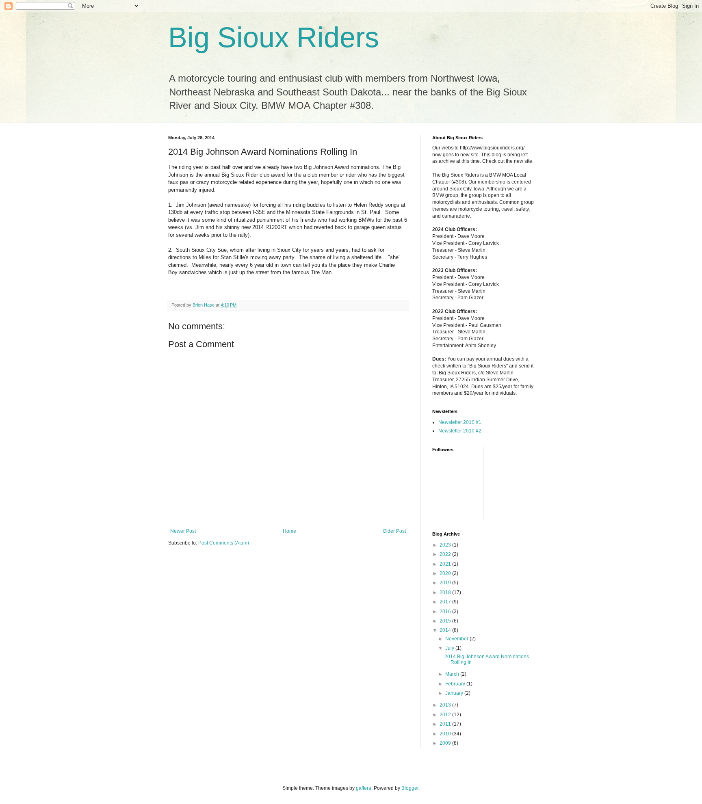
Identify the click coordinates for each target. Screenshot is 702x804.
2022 (446, 554)
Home (289, 531)
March (452, 674)
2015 (446, 621)
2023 (446, 545)
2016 (446, 611)
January (454, 693)
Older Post (394, 531)
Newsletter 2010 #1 (459, 422)
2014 (446, 630)
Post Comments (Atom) (223, 543)
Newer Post (183, 531)
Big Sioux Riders (273, 37)
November (457, 639)
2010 (446, 734)
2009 (446, 743)
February (455, 684)
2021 (446, 564)
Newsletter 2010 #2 (459, 431)
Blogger (409, 788)
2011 (446, 724)
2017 (446, 602)
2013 (446, 705)
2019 (446, 583)
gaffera (363, 788)
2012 (446, 715)
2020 (446, 573)
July (450, 648)
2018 (446, 592)
